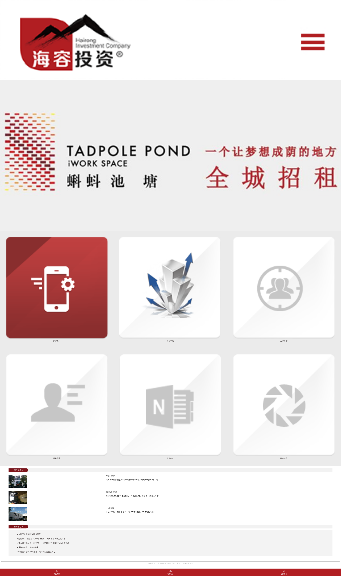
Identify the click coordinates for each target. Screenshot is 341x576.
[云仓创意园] (19, 509)
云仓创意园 (110, 508)
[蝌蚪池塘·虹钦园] (19, 493)
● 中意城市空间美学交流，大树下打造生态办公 (36, 552)
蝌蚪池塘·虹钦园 (111, 492)
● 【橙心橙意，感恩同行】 (28, 547)
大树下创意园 (110, 476)
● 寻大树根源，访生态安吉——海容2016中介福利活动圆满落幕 (43, 543)
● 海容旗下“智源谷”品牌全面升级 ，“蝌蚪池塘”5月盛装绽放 (41, 539)
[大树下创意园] (19, 476)
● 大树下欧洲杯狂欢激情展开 (29, 534)
